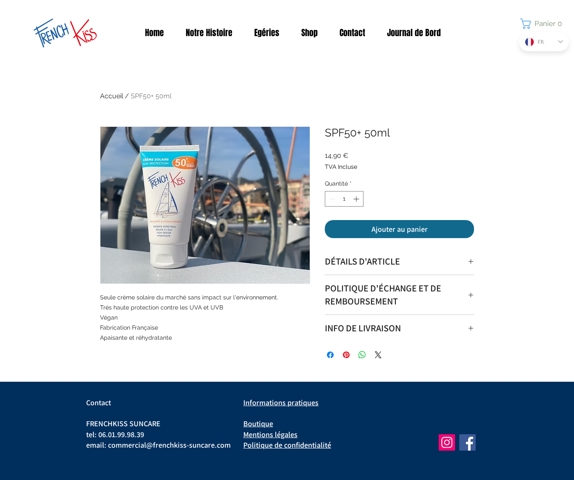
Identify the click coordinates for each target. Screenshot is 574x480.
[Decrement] (331, 198)
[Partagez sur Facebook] (330, 355)
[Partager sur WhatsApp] (362, 355)
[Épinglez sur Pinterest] (346, 355)
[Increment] (357, 198)
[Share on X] (378, 355)
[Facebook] (467, 442)
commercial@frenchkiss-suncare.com (169, 445)
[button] (543, 23)
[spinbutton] (344, 198)
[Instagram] (447, 442)
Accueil (111, 96)
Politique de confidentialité (287, 445)
